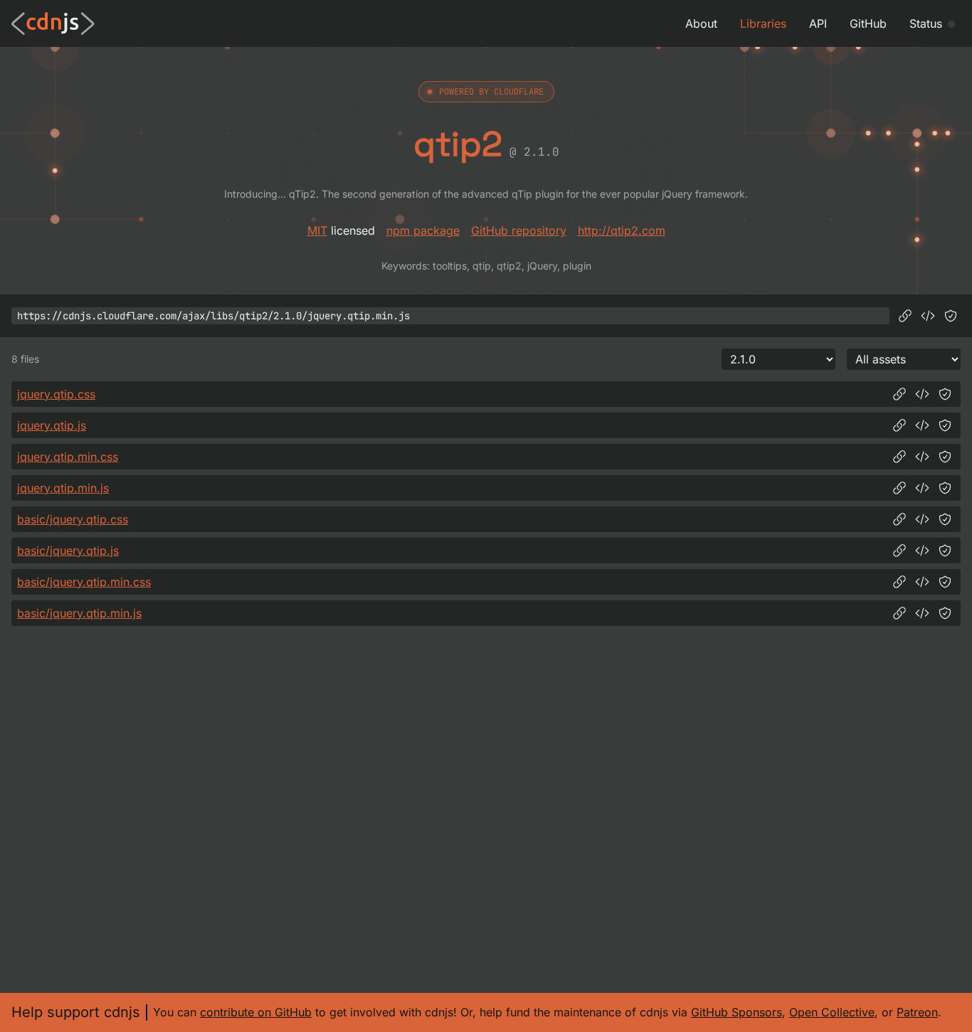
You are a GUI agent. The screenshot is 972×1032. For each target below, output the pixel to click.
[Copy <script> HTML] (928, 316)
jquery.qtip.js (51, 425)
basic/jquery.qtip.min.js (79, 613)
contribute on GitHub (256, 1012)
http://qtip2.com (621, 230)
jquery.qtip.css (56, 394)
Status (925, 23)
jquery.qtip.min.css (67, 456)
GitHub (868, 23)
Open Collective (832, 1012)
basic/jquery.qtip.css (72, 519)
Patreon (917, 1012)
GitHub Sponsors (736, 1012)
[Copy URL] (905, 316)
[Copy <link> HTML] (922, 394)
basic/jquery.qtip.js (68, 550)
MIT (317, 230)
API (818, 23)
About (701, 23)
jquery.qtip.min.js (63, 488)
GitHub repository (518, 230)
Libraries (763, 23)
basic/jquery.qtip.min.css (84, 581)
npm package (423, 230)
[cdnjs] (53, 23)
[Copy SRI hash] (951, 316)
